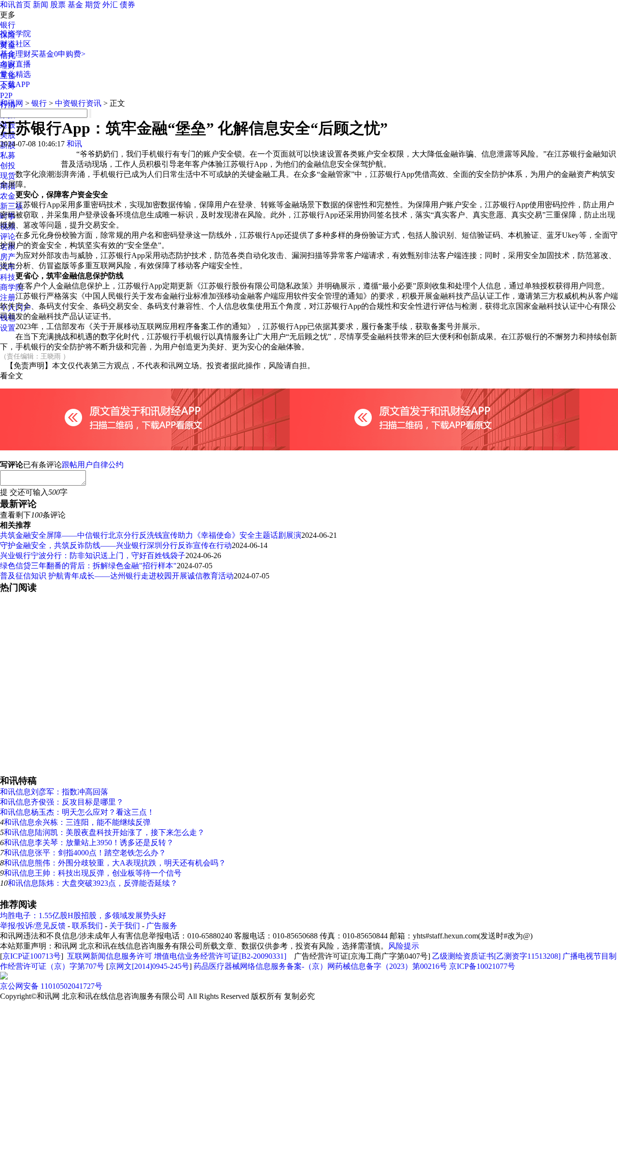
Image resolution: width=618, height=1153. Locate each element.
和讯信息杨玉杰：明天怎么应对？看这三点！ (77, 812)
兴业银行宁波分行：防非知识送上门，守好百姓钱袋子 (92, 555)
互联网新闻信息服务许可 (109, 956)
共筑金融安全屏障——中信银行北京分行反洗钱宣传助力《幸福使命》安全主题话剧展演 (150, 535)
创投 (7, 165)
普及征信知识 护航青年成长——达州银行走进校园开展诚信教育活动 (117, 576)
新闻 (40, 4)
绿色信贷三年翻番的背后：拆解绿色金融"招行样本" (88, 566)
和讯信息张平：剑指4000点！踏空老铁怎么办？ (85, 853)
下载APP (15, 84)
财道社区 (15, 44)
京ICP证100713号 (31, 956)
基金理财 (15, 54)
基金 (75, 4)
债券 (127, 4)
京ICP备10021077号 (482, 966)
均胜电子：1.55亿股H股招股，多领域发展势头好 (83, 915)
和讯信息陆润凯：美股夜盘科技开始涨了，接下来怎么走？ (104, 832)
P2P (6, 95)
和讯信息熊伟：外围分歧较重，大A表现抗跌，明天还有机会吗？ (115, 863)
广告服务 (161, 926)
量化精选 (15, 74)
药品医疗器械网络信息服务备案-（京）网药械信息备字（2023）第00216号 (320, 966)
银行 (7, 25)
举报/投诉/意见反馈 (33, 926)
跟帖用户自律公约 (93, 465)
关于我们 (124, 926)
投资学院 (15, 33)
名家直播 (15, 64)
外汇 (110, 4)
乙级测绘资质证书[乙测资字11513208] (496, 956)
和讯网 (11, 103)
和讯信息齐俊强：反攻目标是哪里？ (62, 802)
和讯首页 (15, 4)
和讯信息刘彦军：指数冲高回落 (54, 792)
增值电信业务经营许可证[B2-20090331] (220, 956)
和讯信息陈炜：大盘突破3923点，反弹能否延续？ (93, 883)
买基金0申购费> (58, 54)
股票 (58, 4)
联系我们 (87, 926)
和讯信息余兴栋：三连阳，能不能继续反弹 (77, 822)
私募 (7, 155)
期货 (92, 4)
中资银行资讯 (78, 103)
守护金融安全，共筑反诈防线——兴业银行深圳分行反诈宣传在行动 (116, 545)
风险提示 (403, 946)
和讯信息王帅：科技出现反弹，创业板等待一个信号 (93, 873)
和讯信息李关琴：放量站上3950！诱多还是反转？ (89, 842)
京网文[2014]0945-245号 (149, 966)
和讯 (74, 144)
